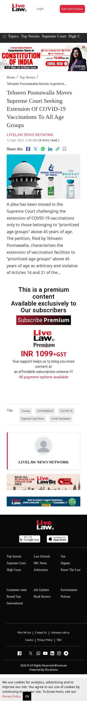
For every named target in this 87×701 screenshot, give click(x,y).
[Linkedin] (50, 149)
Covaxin (25, 411)
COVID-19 (66, 411)
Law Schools (42, 556)
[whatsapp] (43, 149)
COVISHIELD (45, 411)
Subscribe (44, 320)
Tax (63, 556)
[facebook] (28, 149)
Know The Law (71, 569)
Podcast (65, 596)
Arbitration (41, 569)
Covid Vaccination (60, 418)
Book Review (42, 596)
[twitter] (35, 149)
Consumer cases (17, 590)
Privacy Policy (12, 696)
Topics (13, 36)
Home (11, 77)
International (15, 603)
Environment (69, 590)
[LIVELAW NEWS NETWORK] (43, 445)
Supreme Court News (32, 418)
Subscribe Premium (72, 8)
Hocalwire (51, 669)
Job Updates (41, 590)
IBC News (40, 563)
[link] (58, 149)
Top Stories (30, 36)
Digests (65, 563)
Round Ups (14, 596)
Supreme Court (54, 36)
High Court (77, 36)
